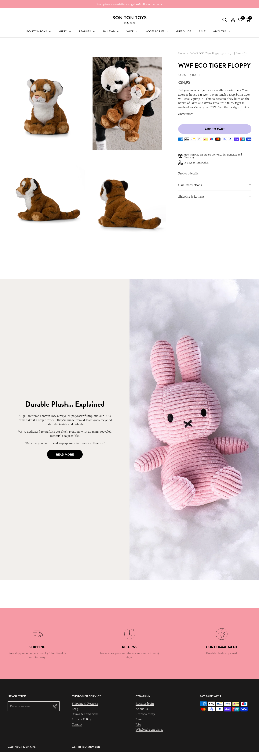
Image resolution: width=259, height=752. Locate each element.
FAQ (75, 709)
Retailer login (145, 703)
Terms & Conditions (85, 714)
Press (139, 719)
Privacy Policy (81, 719)
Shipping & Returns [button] (191, 196)
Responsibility (145, 714)
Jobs (138, 724)
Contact (77, 724)
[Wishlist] (240, 20)
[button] (224, 19)
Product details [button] (188, 173)
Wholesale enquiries (149, 729)
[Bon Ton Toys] (129, 19)
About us (142, 709)
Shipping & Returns (85, 703)
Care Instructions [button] (190, 185)
